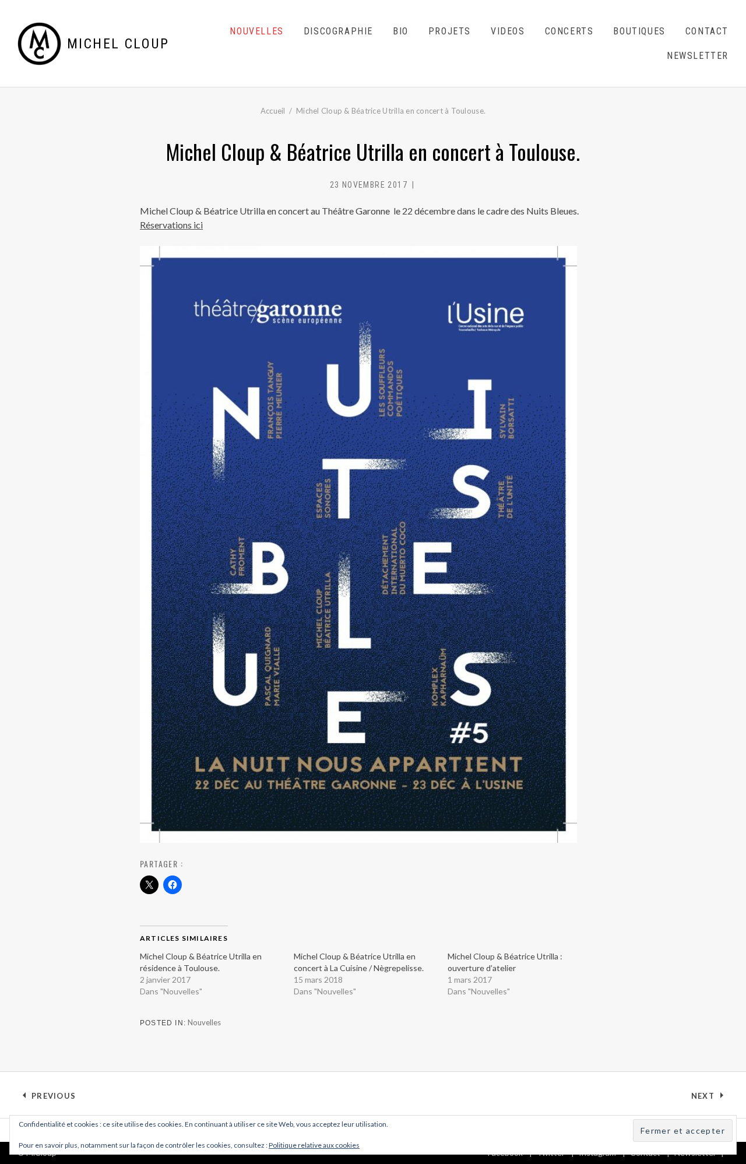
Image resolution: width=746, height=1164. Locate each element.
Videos (508, 31)
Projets (449, 31)
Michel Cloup (118, 43)
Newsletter (698, 55)
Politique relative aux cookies (314, 1145)
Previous (53, 1098)
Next (710, 1098)
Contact (707, 31)
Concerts (569, 31)
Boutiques (639, 31)
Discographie (338, 31)
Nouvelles (256, 31)
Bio (401, 31)
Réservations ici (171, 224)
